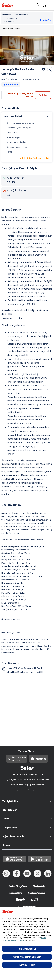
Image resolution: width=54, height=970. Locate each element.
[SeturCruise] (36, 895)
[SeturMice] (15, 895)
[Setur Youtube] (27, 873)
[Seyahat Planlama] (44, 5)
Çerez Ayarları (33, 790)
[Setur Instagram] (6, 873)
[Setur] (8, 5)
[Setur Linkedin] (48, 873)
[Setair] (20, 901)
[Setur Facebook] (16, 873)
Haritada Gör (12, 84)
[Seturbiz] (39, 888)
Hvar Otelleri (15, 28)
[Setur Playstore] (39, 859)
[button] (45, 20)
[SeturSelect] (34, 901)
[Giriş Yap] (38, 5)
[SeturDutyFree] (18, 888)
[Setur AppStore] (14, 859)
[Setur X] (37, 873)
